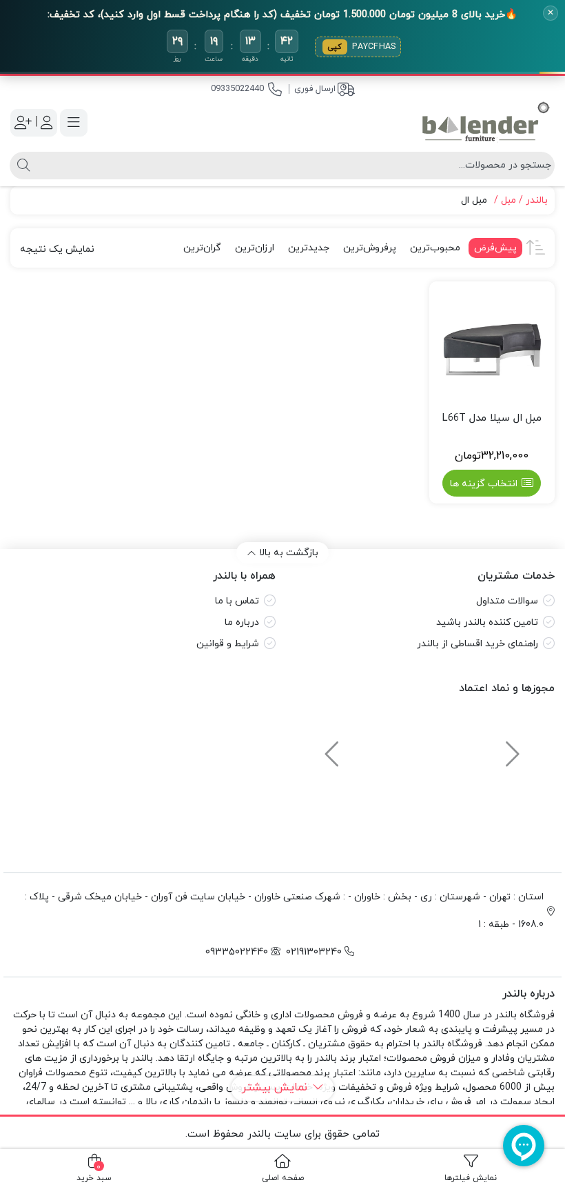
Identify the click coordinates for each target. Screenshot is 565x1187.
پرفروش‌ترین (369, 248)
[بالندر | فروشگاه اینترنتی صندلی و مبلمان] (486, 122)
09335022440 (237, 89)
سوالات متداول (507, 601)
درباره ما (242, 622)
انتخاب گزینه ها (483, 483)
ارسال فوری (315, 89)
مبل (508, 200)
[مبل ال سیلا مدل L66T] (492, 344)
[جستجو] (22, 165)
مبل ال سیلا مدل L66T (492, 418)
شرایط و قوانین (227, 643)
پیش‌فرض (495, 248)
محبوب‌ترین (435, 248)
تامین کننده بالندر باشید (487, 622)
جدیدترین (308, 248)
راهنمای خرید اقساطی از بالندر (477, 643)
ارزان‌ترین (254, 248)
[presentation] (510, 747)
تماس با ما (237, 601)
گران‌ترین (202, 248)
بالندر (537, 200)
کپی (335, 46)
